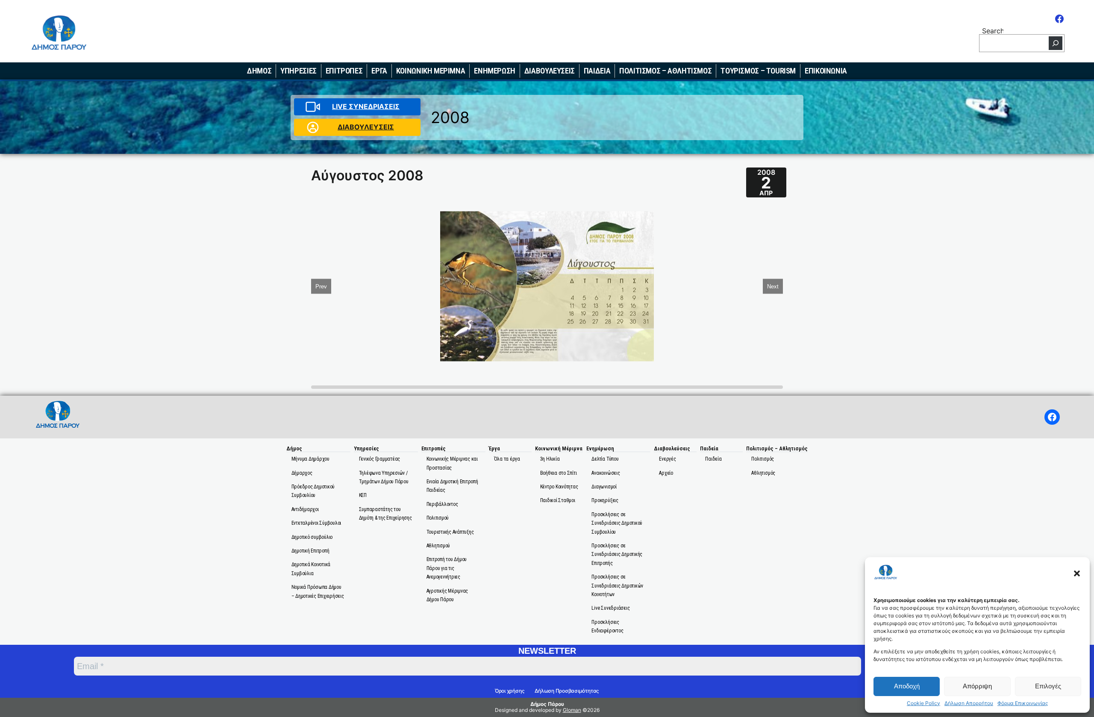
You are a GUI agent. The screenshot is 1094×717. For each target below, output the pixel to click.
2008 (450, 117)
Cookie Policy (923, 703)
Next (773, 286)
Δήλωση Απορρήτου (968, 703)
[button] (1077, 573)
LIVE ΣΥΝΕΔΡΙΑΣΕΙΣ (366, 106)
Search (992, 30)
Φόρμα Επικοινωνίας (1022, 703)
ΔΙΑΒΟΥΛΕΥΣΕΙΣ (366, 127)
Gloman (572, 710)
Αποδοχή (907, 686)
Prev (321, 286)
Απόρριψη (977, 686)
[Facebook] (1059, 19)
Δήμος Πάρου (547, 704)
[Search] (1055, 43)
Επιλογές (1048, 686)
